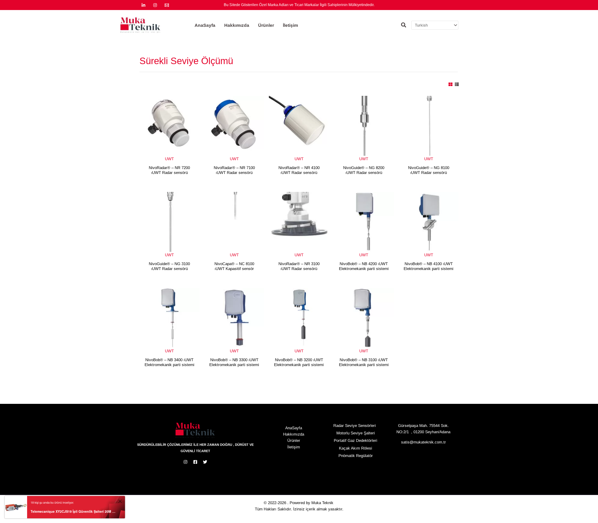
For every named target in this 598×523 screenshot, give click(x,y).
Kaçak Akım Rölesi (355, 448)
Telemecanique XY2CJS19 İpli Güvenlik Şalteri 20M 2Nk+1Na (74, 511)
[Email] (166, 5)
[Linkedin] (143, 5)
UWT (169, 159)
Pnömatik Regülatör (355, 456)
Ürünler (293, 440)
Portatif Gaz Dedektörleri (355, 440)
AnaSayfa (293, 428)
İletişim (293, 447)
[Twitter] (205, 462)
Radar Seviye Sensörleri (354, 425)
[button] (404, 26)
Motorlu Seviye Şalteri (355, 433)
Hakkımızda (293, 434)
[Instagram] (155, 5)
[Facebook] (195, 462)
